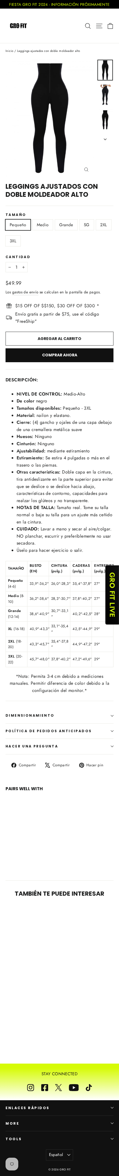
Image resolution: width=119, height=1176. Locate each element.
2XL (103, 225)
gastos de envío (25, 292)
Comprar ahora (59, 355)
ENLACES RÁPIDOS (28, 1108)
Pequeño (18, 225)
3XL (13, 241)
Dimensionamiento (30, 715)
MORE (12, 1123)
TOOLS (14, 1139)
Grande (66, 225)
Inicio (9, 51)
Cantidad (18, 257)
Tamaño (16, 215)
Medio (43, 225)
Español (56, 1155)
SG (87, 225)
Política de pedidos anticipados (49, 731)
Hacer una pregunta (32, 746)
